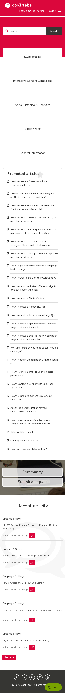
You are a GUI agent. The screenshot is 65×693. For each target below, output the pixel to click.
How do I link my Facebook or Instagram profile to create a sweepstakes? (32, 195)
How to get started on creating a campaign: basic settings (34, 267)
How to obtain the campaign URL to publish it (34, 361)
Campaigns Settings (13, 576)
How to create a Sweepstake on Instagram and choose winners (33, 219)
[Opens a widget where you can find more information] (53, 687)
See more (10, 657)
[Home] (18, 5)
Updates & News (12, 518)
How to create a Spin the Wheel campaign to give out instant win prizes (33, 325)
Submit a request (33, 482)
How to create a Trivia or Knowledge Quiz (33, 315)
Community (32, 472)
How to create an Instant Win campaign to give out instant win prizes (33, 288)
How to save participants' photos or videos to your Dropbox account (32, 612)
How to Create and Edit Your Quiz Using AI (33, 277)
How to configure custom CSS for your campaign (31, 397)
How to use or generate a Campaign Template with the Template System (30, 421)
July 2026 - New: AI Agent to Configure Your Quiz (27, 640)
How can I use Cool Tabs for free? (28, 449)
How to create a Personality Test (28, 306)
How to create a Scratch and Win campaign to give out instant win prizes (33, 337)
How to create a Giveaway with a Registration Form (28, 183)
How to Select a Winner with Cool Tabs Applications (31, 385)
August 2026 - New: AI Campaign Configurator (25, 555)
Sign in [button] (52, 11)
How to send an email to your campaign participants (31, 373)
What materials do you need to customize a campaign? (34, 349)
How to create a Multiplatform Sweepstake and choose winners (34, 255)
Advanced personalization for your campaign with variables (28, 409)
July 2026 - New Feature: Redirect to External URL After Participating (30, 527)
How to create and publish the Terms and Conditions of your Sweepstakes (32, 207)
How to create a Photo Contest (27, 298)
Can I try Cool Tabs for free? (25, 440)
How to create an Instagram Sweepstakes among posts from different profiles (33, 231)
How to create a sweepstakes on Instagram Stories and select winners (30, 243)
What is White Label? (22, 432)
